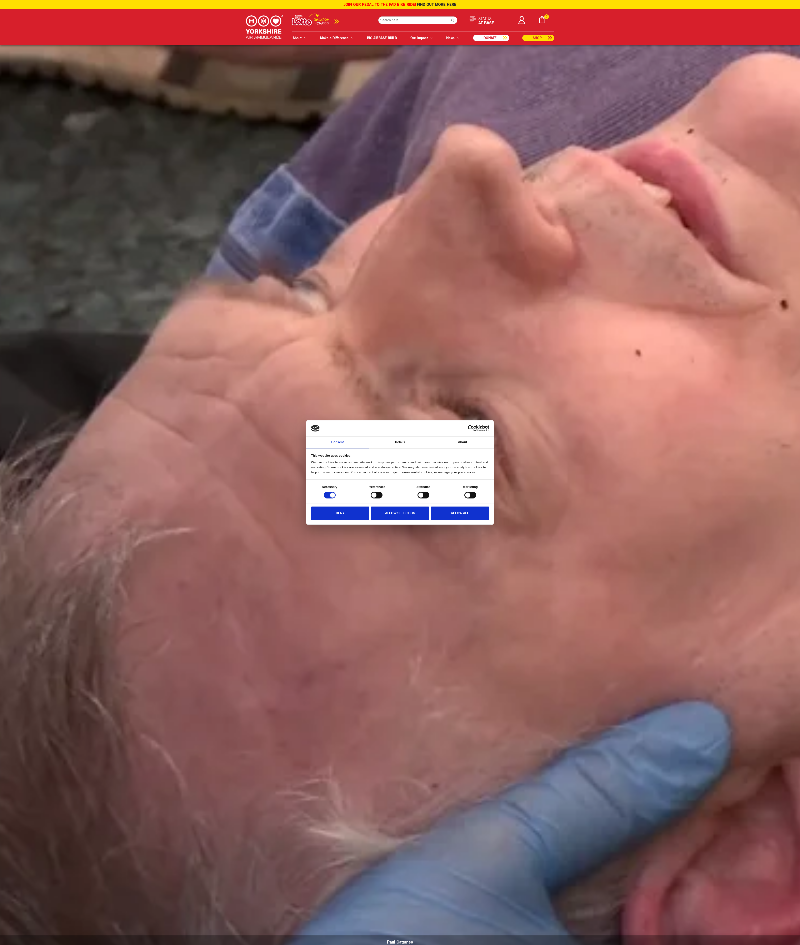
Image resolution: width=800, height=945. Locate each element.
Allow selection (400, 513)
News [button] (450, 38)
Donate (490, 38)
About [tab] (462, 442)
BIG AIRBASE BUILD (382, 38)
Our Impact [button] (419, 38)
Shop (537, 38)
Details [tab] (400, 442)
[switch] (376, 495)
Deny (340, 513)
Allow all (460, 513)
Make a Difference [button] (334, 38)
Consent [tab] (337, 442)
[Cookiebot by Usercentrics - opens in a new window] (471, 428)
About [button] (297, 38)
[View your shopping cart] (542, 20)
